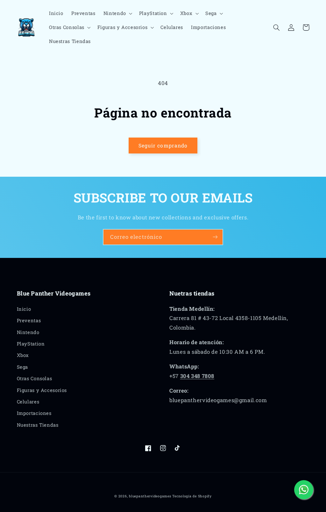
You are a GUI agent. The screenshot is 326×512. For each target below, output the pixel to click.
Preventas (29, 320)
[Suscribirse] (215, 237)
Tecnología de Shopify (191, 496)
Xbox (23, 355)
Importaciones (34, 413)
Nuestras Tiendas (38, 425)
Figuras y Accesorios (42, 390)
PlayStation (31, 344)
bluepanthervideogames (150, 496)
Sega (22, 367)
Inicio (24, 309)
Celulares (28, 402)
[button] (117, 13)
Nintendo (28, 332)
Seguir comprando (163, 145)
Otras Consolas (34, 378)
